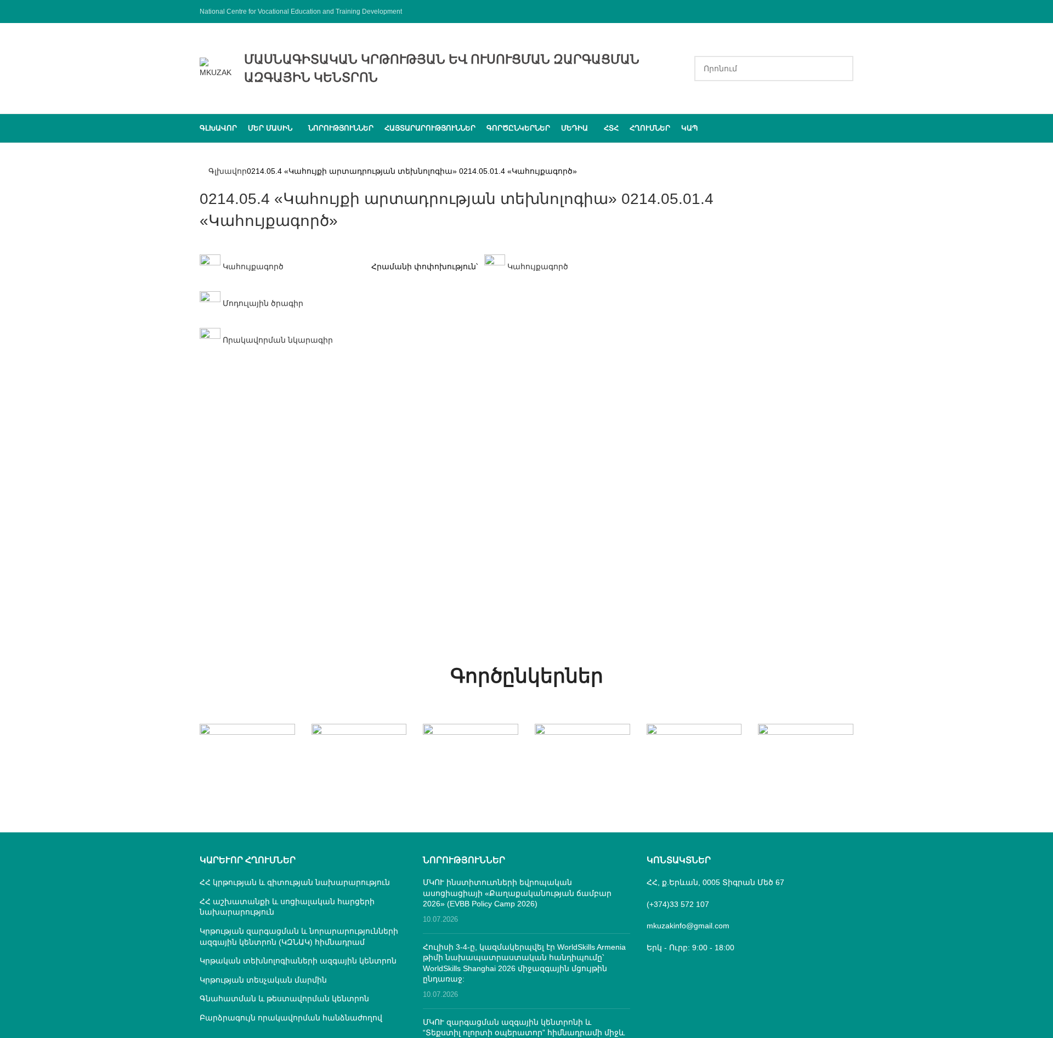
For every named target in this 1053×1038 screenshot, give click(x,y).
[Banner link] (247, 747)
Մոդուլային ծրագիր (261, 303)
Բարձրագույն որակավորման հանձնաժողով (291, 1017)
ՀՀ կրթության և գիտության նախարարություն (295, 882)
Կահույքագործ (252, 266)
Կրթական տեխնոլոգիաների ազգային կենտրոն (298, 960)
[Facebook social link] (846, 11)
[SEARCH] (840, 68)
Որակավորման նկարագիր (276, 340)
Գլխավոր (227, 171)
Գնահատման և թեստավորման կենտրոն (284, 998)
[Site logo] (216, 67)
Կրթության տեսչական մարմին (263, 979)
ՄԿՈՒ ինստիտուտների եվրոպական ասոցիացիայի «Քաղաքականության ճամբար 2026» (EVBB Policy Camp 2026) (517, 893)
